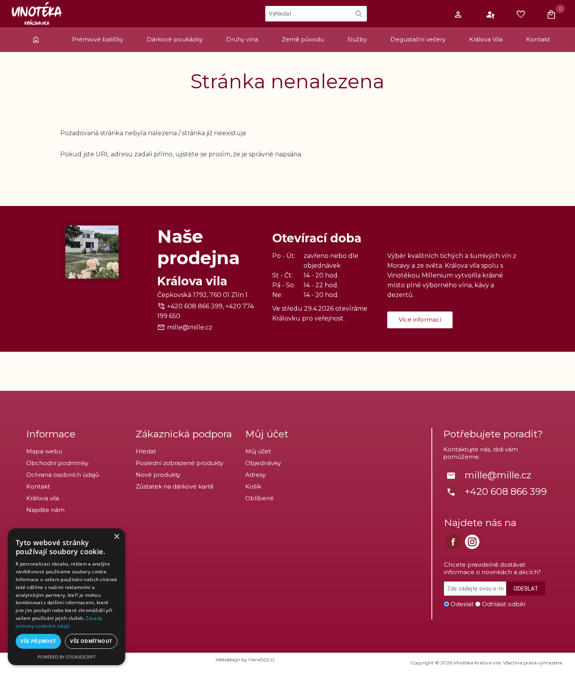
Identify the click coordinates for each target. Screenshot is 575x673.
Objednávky (263, 463)
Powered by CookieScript (67, 657)
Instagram (472, 541)
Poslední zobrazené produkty (179, 463)
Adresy (255, 474)
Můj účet (258, 451)
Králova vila (42, 498)
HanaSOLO (261, 659)
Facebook (453, 541)
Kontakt (38, 486)
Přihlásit (491, 14)
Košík (253, 486)
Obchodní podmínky (57, 463)
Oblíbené (259, 498)
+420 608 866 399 (506, 491)
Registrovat (459, 14)
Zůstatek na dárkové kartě (175, 486)
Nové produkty (158, 474)
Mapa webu (44, 451)
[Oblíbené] (523, 14)
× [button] (116, 537)
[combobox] (316, 13)
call (451, 492)
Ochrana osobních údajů (62, 474)
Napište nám (45, 510)
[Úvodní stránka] (36, 43)
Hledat (359, 13)
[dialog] (66, 596)
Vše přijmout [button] (38, 641)
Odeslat (526, 588)
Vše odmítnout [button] (91, 641)
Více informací (420, 319)
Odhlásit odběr (504, 604)
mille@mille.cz (189, 327)
